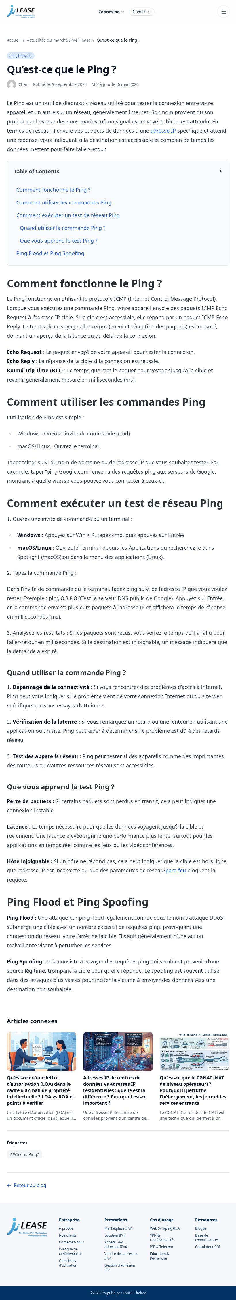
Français (139, 11)
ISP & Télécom (161, 1247)
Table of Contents (36, 171)
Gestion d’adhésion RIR (119, 1267)
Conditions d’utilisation (68, 1263)
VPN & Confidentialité (161, 1237)
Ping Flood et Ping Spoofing (50, 253)
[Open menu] (223, 11)
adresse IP (163, 130)
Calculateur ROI (207, 1247)
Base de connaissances (207, 1237)
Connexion (109, 11)
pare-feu (175, 870)
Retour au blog (30, 1185)
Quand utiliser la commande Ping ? (63, 227)
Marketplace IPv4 (118, 1228)
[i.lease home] (21, 11)
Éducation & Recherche (159, 1256)
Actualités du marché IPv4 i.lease (59, 40)
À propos (66, 1228)
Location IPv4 (115, 1235)
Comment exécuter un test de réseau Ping (68, 215)
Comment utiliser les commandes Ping (63, 202)
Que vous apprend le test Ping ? (59, 240)
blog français (20, 55)
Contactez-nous (71, 1242)
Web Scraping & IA (165, 1228)
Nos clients (68, 1235)
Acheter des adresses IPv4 (115, 1244)
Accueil (14, 40)
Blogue (200, 1228)
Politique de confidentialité (70, 1251)
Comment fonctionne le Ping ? (53, 189)
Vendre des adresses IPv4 (121, 1256)
